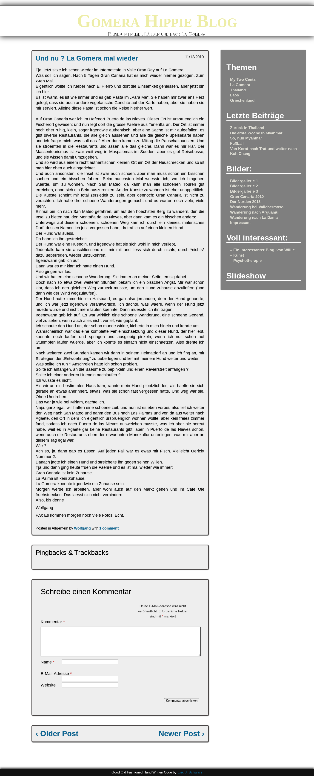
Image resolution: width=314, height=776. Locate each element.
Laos (234, 95)
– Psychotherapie (246, 260)
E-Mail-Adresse (56, 673)
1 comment (109, 528)
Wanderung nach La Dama (254, 217)
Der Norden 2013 (245, 201)
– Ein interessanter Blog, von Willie (262, 250)
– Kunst (237, 255)
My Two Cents (243, 79)
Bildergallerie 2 (244, 186)
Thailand (238, 90)
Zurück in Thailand (247, 127)
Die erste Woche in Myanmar (256, 133)
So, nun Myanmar (246, 138)
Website (48, 685)
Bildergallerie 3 (244, 191)
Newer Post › (181, 733)
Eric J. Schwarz (190, 772)
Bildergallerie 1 (244, 181)
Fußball (237, 143)
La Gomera (240, 84)
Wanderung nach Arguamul (255, 212)
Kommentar (53, 622)
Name (47, 662)
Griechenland (242, 100)
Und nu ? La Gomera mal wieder (87, 58)
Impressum (240, 222)
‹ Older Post (57, 733)
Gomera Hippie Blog (157, 21)
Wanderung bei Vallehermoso (256, 207)
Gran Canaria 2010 (247, 196)
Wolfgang (82, 528)
